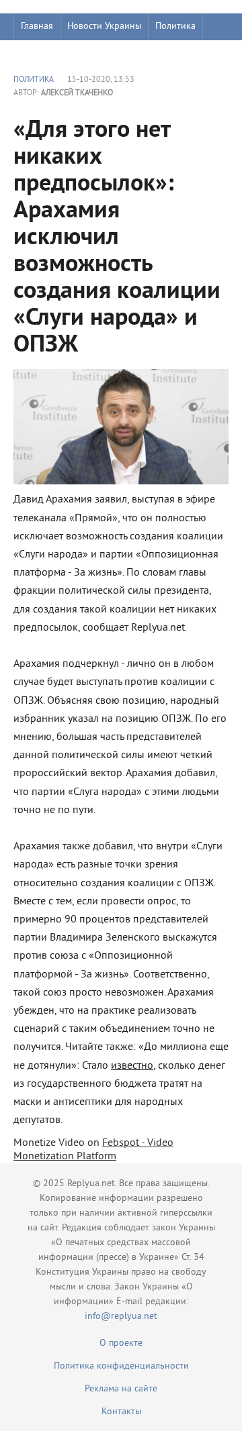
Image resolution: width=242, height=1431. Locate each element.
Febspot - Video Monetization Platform (93, 1149)
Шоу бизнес (44, 53)
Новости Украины (104, 26)
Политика (175, 26)
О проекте (121, 1343)
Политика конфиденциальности (121, 1366)
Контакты (121, 1412)
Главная (37, 26)
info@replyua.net (121, 1316)
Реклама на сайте (121, 1389)
